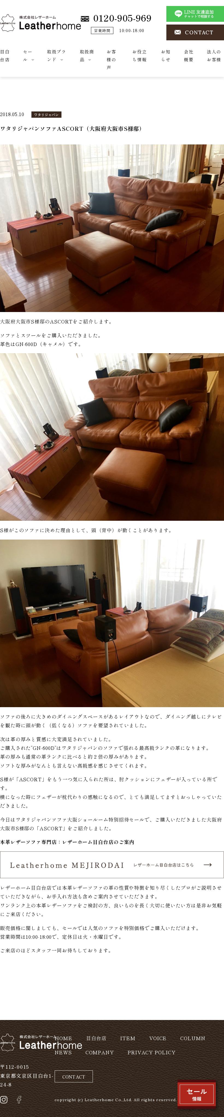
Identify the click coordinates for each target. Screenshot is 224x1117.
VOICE (158, 1038)
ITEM (127, 1038)
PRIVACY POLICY (152, 1052)
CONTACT (199, 32)
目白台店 (96, 1038)
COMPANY (100, 1052)
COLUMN (192, 1038)
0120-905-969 (122, 17)
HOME (63, 1038)
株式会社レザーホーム (26, 18)
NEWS (63, 1052)
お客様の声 (111, 59)
